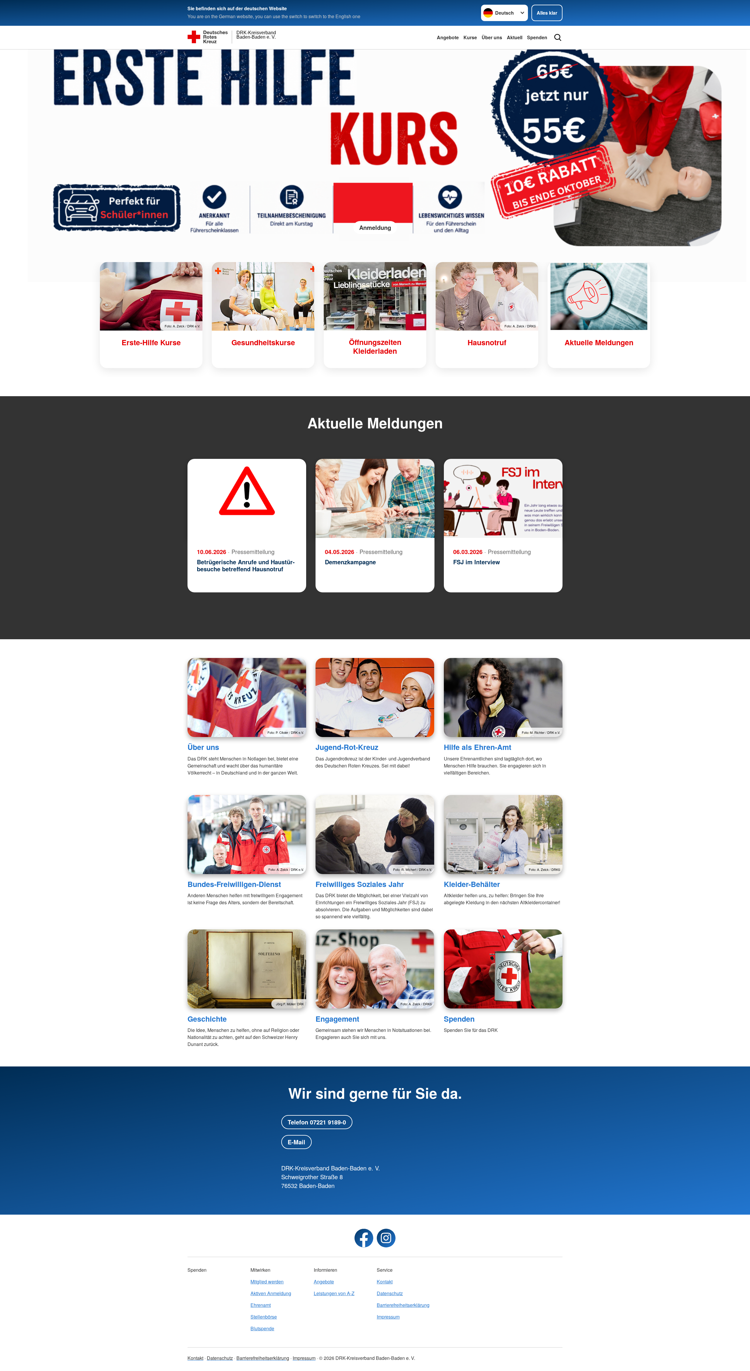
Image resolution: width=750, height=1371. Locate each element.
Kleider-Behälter (472, 884)
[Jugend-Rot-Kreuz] (375, 697)
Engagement (337, 1018)
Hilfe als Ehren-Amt (477, 747)
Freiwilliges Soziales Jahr (360, 884)
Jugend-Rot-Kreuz (347, 747)
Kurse (470, 37)
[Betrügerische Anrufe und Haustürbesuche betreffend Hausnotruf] (247, 498)
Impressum (388, 1316)
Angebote (448, 37)
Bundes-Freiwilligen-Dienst (234, 884)
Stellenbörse (263, 1316)
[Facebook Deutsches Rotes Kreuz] (363, 1238)
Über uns (492, 37)
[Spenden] (503, 968)
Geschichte (207, 1018)
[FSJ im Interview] (503, 498)
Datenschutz (390, 1293)
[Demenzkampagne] (375, 498)
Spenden (537, 37)
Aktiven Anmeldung (270, 1293)
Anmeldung (375, 227)
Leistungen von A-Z (334, 1293)
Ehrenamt (260, 1305)
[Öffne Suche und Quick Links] (557, 37)
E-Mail (296, 1142)
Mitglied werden (267, 1281)
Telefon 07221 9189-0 (317, 1122)
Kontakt (385, 1281)
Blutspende (262, 1328)
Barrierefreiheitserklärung (403, 1305)
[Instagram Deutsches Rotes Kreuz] (386, 1238)
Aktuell (514, 37)
